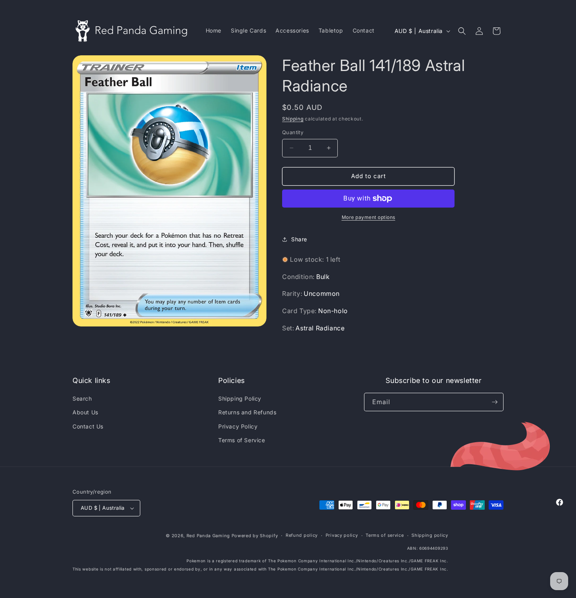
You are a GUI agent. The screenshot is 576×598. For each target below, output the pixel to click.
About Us (85, 412)
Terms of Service (241, 440)
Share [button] (299, 239)
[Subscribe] (494, 402)
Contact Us (87, 426)
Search (82, 398)
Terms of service (385, 535)
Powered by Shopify (255, 535)
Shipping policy (429, 535)
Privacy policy (342, 535)
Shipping (293, 119)
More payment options (368, 217)
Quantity (292, 132)
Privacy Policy (237, 426)
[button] (462, 31)
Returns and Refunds (247, 412)
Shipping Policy (239, 398)
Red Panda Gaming (208, 535)
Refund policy (302, 535)
